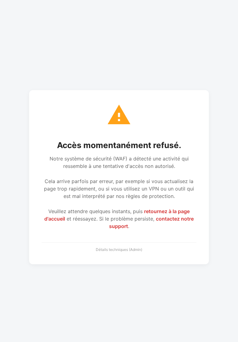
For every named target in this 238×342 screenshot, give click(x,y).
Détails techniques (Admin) (119, 249)
